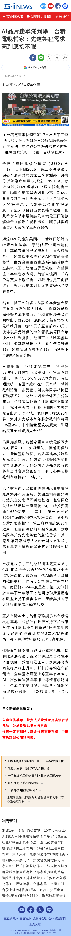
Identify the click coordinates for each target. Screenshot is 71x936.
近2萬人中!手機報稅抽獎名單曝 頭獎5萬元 (34, 836)
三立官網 (25, 918)
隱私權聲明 (40, 918)
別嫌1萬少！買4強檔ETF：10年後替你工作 (36, 761)
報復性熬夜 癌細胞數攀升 (26, 783)
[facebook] (58, 6)
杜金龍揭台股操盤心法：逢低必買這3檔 (32, 842)
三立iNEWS (12, 17)
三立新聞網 (11, 918)
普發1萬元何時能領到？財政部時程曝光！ (34, 896)
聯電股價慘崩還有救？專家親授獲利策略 (33, 872)
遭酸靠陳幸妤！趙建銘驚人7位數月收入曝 (34, 878)
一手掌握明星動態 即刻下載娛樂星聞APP (34, 775)
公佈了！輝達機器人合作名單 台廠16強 (33, 884)
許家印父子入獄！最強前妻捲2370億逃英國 (35, 854)
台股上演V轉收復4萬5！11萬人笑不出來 (33, 890)
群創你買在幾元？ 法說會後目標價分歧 (33, 860)
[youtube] (51, 6)
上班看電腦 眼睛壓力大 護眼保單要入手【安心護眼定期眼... (35, 799)
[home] (17, 6)
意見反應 (35, 924)
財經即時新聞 (39, 17)
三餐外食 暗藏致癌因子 (24, 790)
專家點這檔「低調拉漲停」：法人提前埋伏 (35, 866)
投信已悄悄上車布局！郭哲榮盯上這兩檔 (33, 848)
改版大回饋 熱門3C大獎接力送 (29, 768)
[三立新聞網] (43, 6)
